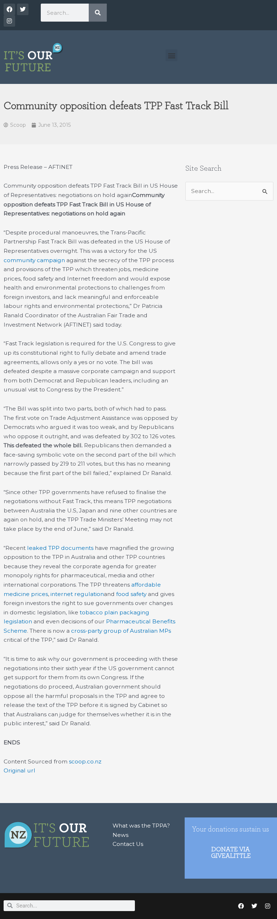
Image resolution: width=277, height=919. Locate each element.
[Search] (98, 13)
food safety (131, 594)
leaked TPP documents (60, 547)
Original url (19, 770)
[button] (171, 55)
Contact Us (128, 843)
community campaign (34, 260)
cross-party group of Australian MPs (121, 630)
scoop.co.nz (85, 761)
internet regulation (77, 594)
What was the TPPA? (141, 825)
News (120, 834)
